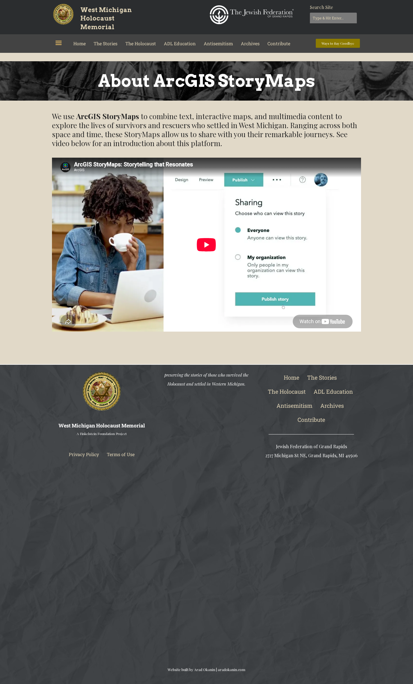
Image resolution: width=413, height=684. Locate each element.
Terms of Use (121, 454)
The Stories (105, 43)
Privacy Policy (84, 454)
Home (79, 43)
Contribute (278, 43)
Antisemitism (218, 43)
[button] (58, 43)
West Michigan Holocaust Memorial (106, 18)
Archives (250, 43)
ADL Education (180, 43)
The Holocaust (140, 43)
